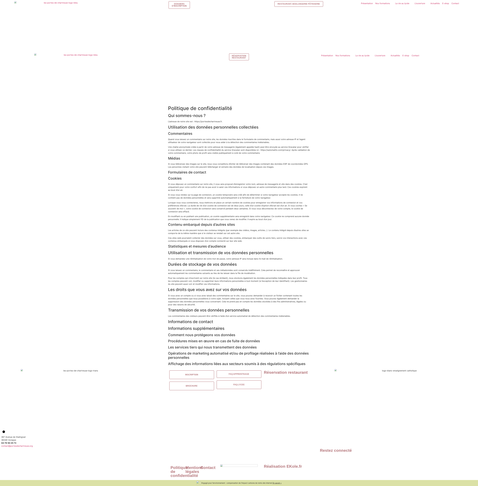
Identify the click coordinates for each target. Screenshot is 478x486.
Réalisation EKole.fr (283, 466)
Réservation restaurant (286, 372)
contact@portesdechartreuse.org (17, 446)
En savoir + (277, 483)
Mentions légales (194, 469)
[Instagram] (330, 458)
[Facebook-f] (323, 458)
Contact (207, 467)
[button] (384, 3)
